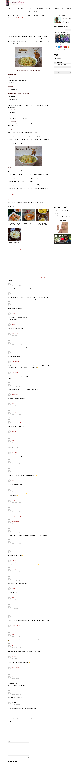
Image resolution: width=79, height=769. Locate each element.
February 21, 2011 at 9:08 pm (16, 502)
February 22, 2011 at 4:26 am (16, 532)
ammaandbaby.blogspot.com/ (14, 516)
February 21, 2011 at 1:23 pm (16, 363)
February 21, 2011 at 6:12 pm (16, 472)
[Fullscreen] (69, 242)
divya (13, 342)
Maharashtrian (56, 57)
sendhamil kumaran (16, 606)
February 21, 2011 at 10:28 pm (17, 523)
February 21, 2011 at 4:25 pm (16, 442)
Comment (10, 721)
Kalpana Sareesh (15, 304)
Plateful (13, 588)
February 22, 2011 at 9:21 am (16, 552)
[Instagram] (61, 47)
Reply (9, 290)
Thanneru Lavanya (16, 625)
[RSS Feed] (69, 47)
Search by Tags (62, 70)
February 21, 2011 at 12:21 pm (17, 344)
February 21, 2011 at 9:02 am (16, 294)
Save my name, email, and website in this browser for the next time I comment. (25, 758)
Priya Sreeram (15, 333)
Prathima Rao (15, 372)
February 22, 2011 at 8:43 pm (16, 580)
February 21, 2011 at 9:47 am (16, 305)
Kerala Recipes (57, 51)
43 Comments (23, 17)
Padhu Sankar (15, 692)
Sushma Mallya (15, 412)
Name (9, 741)
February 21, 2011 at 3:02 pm (16, 423)
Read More (68, 29)
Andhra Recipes (57, 54)
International (56, 61)
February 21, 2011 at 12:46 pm (17, 353)
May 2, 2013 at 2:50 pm (15, 608)
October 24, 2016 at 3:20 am (16, 678)
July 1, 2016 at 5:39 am (15, 669)
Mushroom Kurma (11, 197)
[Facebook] (56, 47)
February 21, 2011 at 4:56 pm (16, 454)
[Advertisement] (53, 3)
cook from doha (15, 431)
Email (9, 746)
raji (12, 645)
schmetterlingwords (16, 361)
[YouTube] (64, 47)
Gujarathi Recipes (57, 55)
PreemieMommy (15, 616)
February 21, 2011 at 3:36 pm (16, 433)
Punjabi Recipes (57, 53)
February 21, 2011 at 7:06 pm (16, 491)
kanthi (13, 352)
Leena (13, 634)
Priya (13, 283)
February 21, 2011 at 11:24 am (17, 315)
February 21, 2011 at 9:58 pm (16, 511)
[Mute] (67, 242)
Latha (13, 597)
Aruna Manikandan (16, 551)
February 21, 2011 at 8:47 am (16, 285)
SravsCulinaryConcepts (17, 422)
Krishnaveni (14, 452)
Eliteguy (13, 676)
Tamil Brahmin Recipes (58, 58)
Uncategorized (20, 249)
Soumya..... (14, 403)
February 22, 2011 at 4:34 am (16, 543)
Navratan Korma (11, 199)
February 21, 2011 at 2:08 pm (16, 405)
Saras (13, 579)
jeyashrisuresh (15, 394)
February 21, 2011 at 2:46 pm (16, 414)
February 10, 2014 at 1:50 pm (16, 627)
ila (12, 489)
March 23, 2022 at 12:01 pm (16, 704)
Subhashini (14, 656)
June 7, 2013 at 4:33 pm (16, 617)
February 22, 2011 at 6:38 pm (16, 571)
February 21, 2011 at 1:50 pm (16, 386)
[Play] (55, 242)
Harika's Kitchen (15, 521)
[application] (62, 239)
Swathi (13, 480)
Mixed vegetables (15, 249)
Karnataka (56, 59)
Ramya (13, 313)
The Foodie (14, 293)
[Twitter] (59, 47)
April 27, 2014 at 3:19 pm (16, 636)
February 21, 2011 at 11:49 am (17, 335)
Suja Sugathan (15, 461)
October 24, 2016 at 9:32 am (16, 694)
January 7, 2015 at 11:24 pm (16, 647)
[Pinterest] (66, 47)
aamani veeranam (15, 667)
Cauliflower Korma (12, 194)
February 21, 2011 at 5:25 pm (16, 463)
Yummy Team (14, 530)
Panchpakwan (15, 569)
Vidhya (13, 541)
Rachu (13, 509)
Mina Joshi (14, 324)
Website (10, 752)
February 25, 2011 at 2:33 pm (16, 599)
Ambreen (14, 560)
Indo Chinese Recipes (58, 62)
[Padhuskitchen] (15, 6)
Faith (13, 440)
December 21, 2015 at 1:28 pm (17, 658)
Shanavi (13, 500)
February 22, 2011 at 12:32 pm (17, 562)
